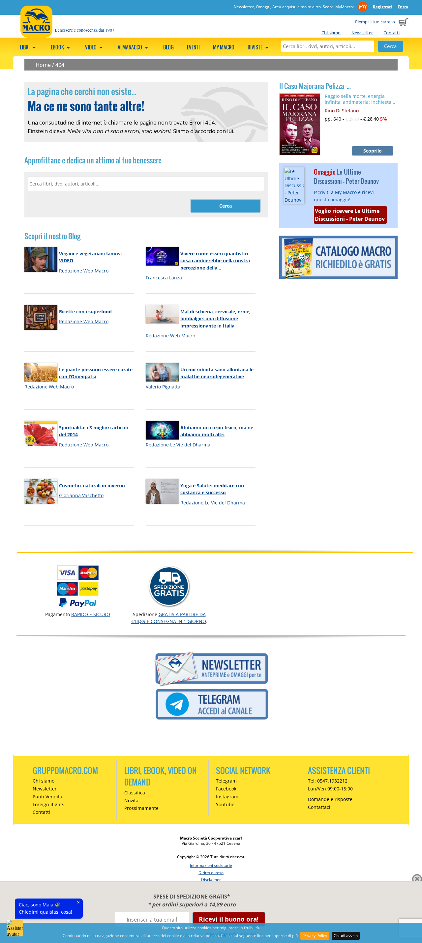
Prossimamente (141, 808)
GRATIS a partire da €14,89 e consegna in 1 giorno (168, 617)
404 (59, 65)
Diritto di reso (211, 872)
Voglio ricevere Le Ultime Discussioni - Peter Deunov (350, 214)
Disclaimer (211, 879)
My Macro (223, 47)
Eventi (193, 47)
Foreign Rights (48, 804)
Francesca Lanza (164, 277)
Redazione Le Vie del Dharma (178, 445)
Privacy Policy (314, 935)
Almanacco (130, 47)
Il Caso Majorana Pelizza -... (315, 86)
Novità (131, 800)
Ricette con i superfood (85, 311)
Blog (168, 47)
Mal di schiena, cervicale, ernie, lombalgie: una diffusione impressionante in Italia (215, 318)
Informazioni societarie (211, 865)
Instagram (227, 796)
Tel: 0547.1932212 (327, 781)
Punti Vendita (47, 796)
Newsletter (362, 33)
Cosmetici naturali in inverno (92, 485)
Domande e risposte (330, 799)
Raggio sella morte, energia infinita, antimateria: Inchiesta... (360, 99)
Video (91, 47)
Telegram (226, 781)
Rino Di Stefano (342, 110)
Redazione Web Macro (83, 271)
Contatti (391, 33)
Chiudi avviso (346, 935)
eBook (58, 47)
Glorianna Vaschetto (81, 495)
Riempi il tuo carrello (375, 22)
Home (43, 65)
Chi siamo (331, 33)
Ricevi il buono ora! (228, 919)
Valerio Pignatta (163, 387)
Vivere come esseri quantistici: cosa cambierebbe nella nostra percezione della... (215, 260)
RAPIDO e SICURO (90, 614)
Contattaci (319, 807)
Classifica (134, 792)
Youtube (225, 804)
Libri (25, 47)
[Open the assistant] (15, 928)
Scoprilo (372, 151)
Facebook (226, 789)
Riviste (255, 47)
